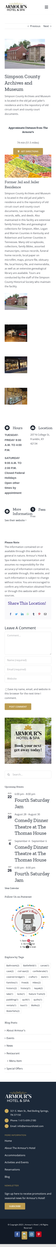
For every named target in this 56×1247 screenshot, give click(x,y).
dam (44, 976)
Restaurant (13, 1053)
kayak (38, 988)
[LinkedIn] (22, 614)
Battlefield (29, 965)
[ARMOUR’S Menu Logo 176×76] (16, 3)
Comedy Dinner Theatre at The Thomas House (31, 826)
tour (23, 1005)
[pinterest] (39, 1234)
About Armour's (16, 1030)
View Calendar (12, 888)
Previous (35, 26)
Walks (35, 1005)
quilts (38, 999)
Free (24, 982)
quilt (26, 999)
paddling (12, 999)
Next (46, 26)
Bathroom (12, 965)
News (10, 1045)
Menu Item (15, 1061)
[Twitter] (16, 614)
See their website (15, 520)
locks (21, 993)
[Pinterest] (39, 614)
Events (10, 1038)
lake (9, 993)
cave (10, 971)
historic (11, 988)
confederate (40, 971)
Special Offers (15, 1068)
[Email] (45, 614)
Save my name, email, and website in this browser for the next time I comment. (28, 694)
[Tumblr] (33, 614)
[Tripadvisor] (24, 1235)
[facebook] (17, 1234)
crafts (33, 976)
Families (11, 982)
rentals (11, 1005)
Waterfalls (12, 1011)
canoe (44, 965)
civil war (23, 971)
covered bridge (15, 976)
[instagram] (31, 1234)
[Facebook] (10, 614)
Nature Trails (37, 993)
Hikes (37, 982)
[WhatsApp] (27, 614)
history (25, 988)
